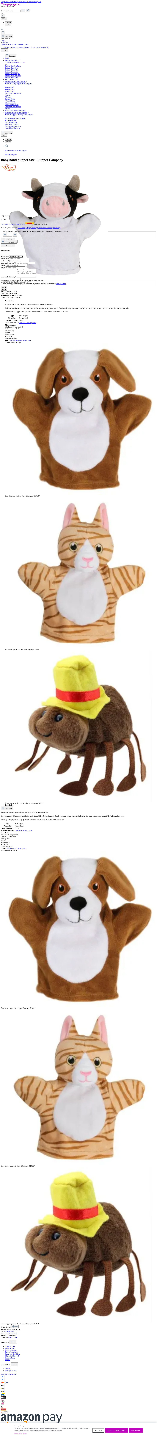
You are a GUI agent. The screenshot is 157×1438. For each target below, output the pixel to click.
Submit (4, 287)
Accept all (135, 1430)
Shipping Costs (10, 1346)
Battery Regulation (11, 1352)
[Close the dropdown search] (28, 10)
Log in (3, 41)
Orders (26, 44)
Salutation (5, 256)
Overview (4, 44)
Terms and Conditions (12, 1354)
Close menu (8, 36)
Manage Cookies (11, 1370)
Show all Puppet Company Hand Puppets (19, 115)
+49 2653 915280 (11, 1333)
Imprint (7, 1360)
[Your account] (3, 32)
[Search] (23, 10)
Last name (5, 261)
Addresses (20, 44)
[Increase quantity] (15, 234)
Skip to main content (8, 2)
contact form (12, 1337)
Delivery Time (10, 1348)
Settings (98, 1430)
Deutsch (8, 22)
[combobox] (11, 11)
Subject (4, 267)
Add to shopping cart (8, 239)
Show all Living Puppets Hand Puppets (18, 84)
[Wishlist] (2, 30)
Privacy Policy (61, 284)
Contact (7, 1369)
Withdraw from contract (9, 1374)
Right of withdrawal (12, 1356)
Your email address (8, 263)
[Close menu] (6, 64)
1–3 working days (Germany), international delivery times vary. (39, 228)
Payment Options (11, 1350)
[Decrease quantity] (5, 234)
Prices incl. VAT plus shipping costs (13, 224)
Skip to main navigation (33, 2)
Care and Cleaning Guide (27, 323)
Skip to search (20, 2)
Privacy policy (18, 1433)
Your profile (12, 44)
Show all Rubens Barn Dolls (14, 62)
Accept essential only (117, 1430)
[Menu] (2, 13)
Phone (3, 265)
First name (5, 258)
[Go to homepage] (11, 7)
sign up (5, 42)
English (8, 25)
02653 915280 (9, 1331)
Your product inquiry (8, 277)
